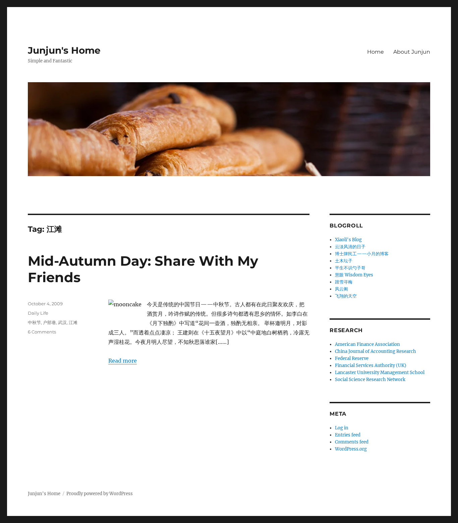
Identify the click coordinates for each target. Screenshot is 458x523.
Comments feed (351, 442)
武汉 (62, 322)
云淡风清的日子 (350, 247)
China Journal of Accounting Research (375, 351)
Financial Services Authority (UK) (370, 365)
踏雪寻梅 (343, 282)
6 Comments (42, 331)
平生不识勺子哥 (350, 268)
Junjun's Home (64, 50)
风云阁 (341, 289)
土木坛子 (343, 261)
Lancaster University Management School (379, 372)
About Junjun (411, 52)
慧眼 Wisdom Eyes (354, 275)
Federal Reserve (351, 358)
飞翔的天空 (346, 296)
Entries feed (347, 435)
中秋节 (34, 322)
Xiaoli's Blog (348, 240)
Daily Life (38, 313)
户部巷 (49, 322)
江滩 (73, 322)
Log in (341, 428)
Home (375, 52)
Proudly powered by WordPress (99, 493)
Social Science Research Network (370, 379)
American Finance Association (367, 344)
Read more (122, 360)
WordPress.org (351, 449)
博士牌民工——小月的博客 (362, 254)
